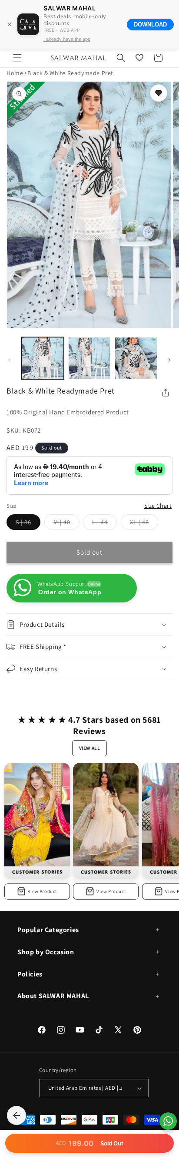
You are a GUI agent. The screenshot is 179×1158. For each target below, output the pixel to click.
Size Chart (158, 506)
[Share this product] (165, 393)
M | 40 (66, 524)
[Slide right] (169, 360)
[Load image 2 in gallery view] (89, 358)
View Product (42, 891)
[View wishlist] (139, 57)
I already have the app (66, 39)
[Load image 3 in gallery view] (136, 358)
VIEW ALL (89, 748)
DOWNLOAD (150, 24)
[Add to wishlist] (158, 93)
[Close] (9, 24)
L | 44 (104, 524)
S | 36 (28, 524)
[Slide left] (9, 360)
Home (15, 73)
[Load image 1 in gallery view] (42, 358)
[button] (17, 57)
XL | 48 (144, 524)
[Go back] (16, 1115)
